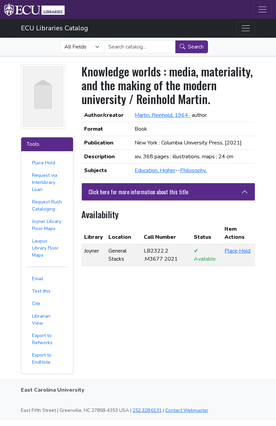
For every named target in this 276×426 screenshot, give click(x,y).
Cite (36, 303)
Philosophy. (193, 170)
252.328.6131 (147, 410)
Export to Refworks (42, 339)
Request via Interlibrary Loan (44, 182)
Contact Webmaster (186, 410)
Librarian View (41, 319)
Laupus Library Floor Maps (45, 248)
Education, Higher (155, 170)
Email (37, 278)
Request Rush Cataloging (47, 205)
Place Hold (43, 163)
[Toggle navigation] (262, 9)
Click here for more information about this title (138, 192)
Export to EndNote (41, 358)
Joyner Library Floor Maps (46, 225)
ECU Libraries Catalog (54, 28)
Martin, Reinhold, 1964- (163, 115)
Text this (41, 291)
